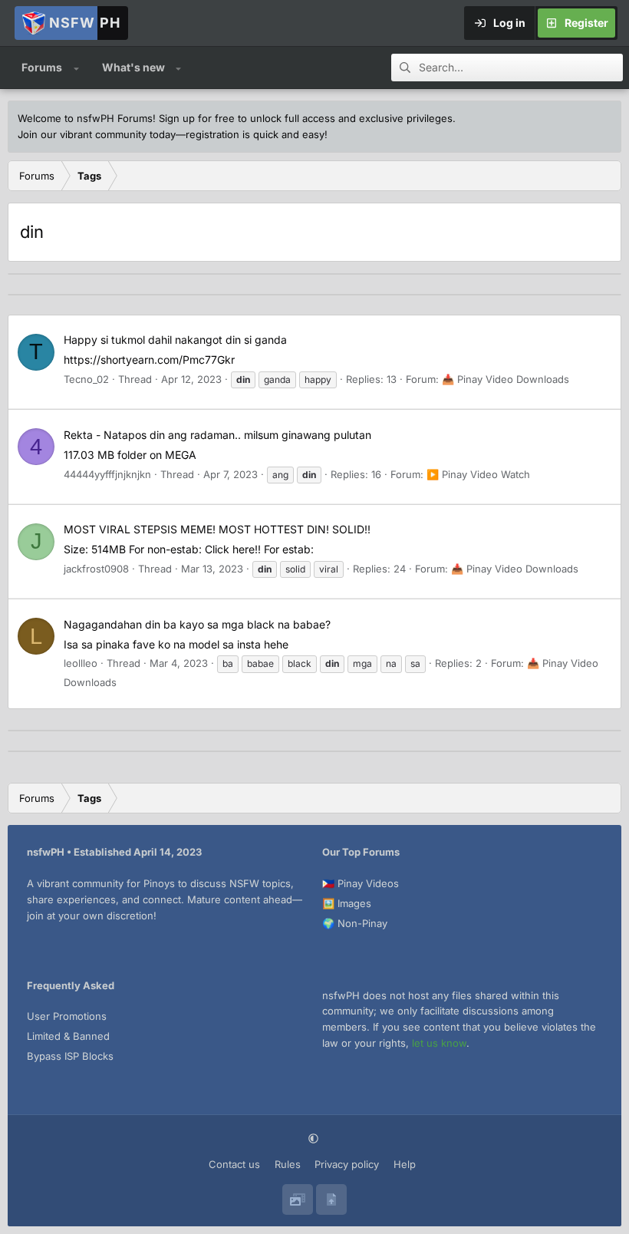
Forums (41, 67)
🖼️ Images (346, 903)
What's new (133, 67)
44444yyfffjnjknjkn (107, 474)
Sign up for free (197, 118)
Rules (288, 1164)
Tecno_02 (86, 379)
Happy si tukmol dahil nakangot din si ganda (175, 339)
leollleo (80, 663)
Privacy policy (346, 1164)
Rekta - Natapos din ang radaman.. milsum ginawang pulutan (217, 434)
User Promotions (67, 1016)
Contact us (234, 1164)
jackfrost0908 (96, 569)
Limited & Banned (68, 1036)
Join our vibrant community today (97, 134)
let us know (439, 1043)
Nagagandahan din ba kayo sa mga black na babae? (197, 624)
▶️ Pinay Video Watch (478, 474)
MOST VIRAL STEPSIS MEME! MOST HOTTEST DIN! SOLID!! (217, 529)
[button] (76, 67)
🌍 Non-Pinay (354, 923)
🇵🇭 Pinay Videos (360, 883)
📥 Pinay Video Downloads (505, 379)
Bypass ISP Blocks (70, 1056)
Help (405, 1164)
